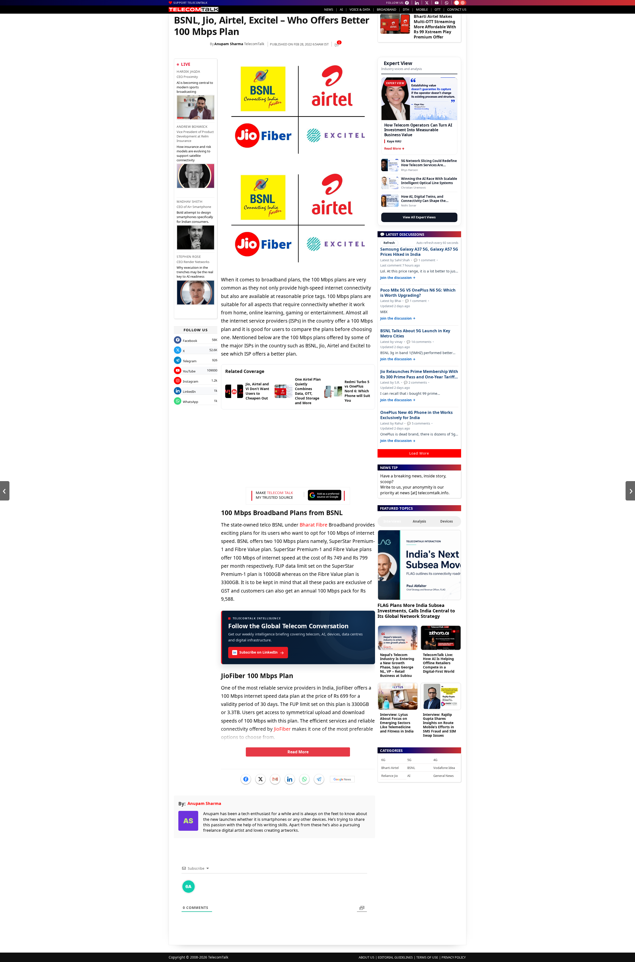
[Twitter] (260, 779)
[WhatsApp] (304, 779)
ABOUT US (366, 957)
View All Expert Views (419, 217)
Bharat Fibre (313, 525)
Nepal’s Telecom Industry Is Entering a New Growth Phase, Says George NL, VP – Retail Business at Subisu (397, 665)
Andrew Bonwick (192, 126)
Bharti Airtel (390, 767)
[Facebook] (246, 779)
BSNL (411, 767)
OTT (438, 9)
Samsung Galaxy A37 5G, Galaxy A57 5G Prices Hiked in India (419, 252)
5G (409, 760)
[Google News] (342, 779)
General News (443, 775)
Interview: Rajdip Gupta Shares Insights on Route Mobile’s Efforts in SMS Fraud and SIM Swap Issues (439, 725)
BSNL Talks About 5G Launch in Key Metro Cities (415, 333)
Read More (298, 752)
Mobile (422, 9)
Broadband (386, 9)
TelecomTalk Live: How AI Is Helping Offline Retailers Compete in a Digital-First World (438, 663)
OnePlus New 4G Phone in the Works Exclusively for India (416, 415)
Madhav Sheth (189, 201)
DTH (406, 9)
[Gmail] (275, 779)
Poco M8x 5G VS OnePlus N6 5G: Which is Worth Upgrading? (418, 293)
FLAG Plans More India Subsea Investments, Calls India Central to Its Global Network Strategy (416, 610)
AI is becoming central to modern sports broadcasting (195, 87)
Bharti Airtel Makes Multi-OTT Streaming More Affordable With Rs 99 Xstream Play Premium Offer (435, 27)
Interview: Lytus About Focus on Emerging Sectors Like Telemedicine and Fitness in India (396, 722)
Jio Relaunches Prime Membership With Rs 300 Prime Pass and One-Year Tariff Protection (419, 374)
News (328, 9)
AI (341, 9)
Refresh (389, 243)
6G (383, 760)
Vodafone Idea (444, 767)
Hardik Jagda (188, 71)
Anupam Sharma (228, 43)
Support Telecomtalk (190, 2)
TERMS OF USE (427, 957)
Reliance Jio (389, 775)
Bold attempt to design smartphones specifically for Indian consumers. (195, 217)
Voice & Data (359, 9)
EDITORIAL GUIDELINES (395, 957)
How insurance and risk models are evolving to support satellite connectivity (194, 153)
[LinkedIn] (290, 779)
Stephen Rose (189, 256)
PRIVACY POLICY (454, 957)
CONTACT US (456, 9)
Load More (419, 453)
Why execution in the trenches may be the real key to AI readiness (195, 272)
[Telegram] (319, 779)
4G (435, 760)
